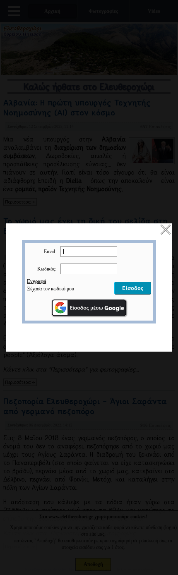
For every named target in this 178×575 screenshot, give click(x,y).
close (166, 230)
